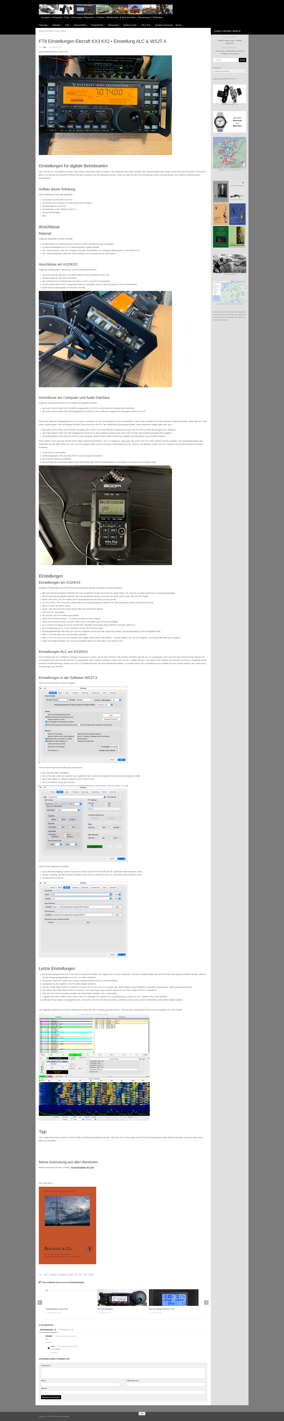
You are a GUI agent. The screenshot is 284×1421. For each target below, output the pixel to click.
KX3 (85, 1274)
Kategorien (217, 68)
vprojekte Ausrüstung (164, 25)
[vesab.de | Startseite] (106, 9)
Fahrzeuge (43, 25)
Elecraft (70, 1274)
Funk (67, 25)
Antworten (48, 1342)
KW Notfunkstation (105, 1309)
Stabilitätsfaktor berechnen (57, 1309)
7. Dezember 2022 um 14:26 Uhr (67, 1346)
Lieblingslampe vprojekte (220, 78)
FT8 (76, 1274)
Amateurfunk (46, 31)
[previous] (40, 1302)
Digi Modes (62, 1274)
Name (43, 1380)
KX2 (80, 1274)
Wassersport (113, 25)
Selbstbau (56, 25)
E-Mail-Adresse (132, 1380)
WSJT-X (91, 1274)
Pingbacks (67, 1330)
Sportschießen (80, 25)
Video (63, 31)
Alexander (48, 1336)
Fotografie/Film (97, 25)
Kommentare (49, 1330)
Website (44, 1388)
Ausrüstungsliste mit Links (82, 1167)
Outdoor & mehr (130, 25)
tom (44, 47)
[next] (206, 1302)
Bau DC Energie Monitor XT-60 (162, 1309)
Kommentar (46, 1365)
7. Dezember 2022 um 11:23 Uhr (65, 1336)
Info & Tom (145, 25)
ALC (46, 1274)
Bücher (178, 25)
